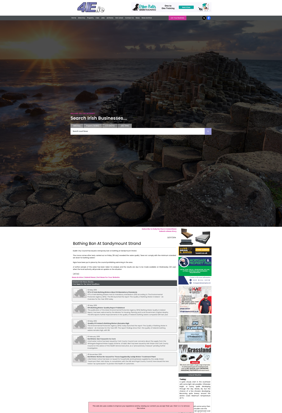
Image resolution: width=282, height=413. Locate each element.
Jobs (103, 18)
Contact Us (129, 18)
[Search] (208, 131)
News (138, 18)
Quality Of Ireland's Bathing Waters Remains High (108, 323)
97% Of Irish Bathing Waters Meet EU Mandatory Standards (112, 292)
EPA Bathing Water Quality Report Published (106, 308)
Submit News (90, 277)
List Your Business (177, 18)
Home (73, 18)
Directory (81, 18)
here (78, 284)
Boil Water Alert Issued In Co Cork (102, 339)
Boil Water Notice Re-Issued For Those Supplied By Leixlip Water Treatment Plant (122, 357)
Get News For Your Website (108, 277)
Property (90, 18)
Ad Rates (110, 18)
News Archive (147, 18)
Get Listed (119, 18)
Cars (97, 18)
